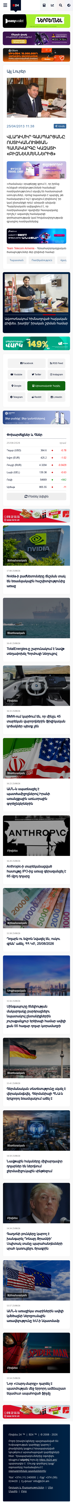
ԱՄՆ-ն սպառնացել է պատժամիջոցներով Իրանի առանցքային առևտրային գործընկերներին (28, 796)
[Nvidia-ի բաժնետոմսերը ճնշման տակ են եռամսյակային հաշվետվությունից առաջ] (36, 545)
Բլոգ (24, 1491)
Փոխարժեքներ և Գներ (24, 435)
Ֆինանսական (17, 560)
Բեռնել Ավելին (38, 496)
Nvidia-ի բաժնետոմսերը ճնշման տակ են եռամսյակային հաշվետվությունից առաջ (36, 581)
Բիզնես (12, 700)
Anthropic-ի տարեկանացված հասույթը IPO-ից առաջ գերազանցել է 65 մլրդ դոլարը (36, 871)
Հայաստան (16, 260)
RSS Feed (57, 363)
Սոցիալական (16, 990)
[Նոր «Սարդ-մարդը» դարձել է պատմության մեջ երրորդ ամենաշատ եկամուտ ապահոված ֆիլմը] (36, 1353)
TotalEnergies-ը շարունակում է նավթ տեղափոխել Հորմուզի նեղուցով (35, 651)
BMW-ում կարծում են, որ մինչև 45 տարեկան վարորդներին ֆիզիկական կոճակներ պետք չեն (36, 721)
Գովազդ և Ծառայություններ (26, 1487)
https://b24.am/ (48, 1459)
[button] (11, 314)
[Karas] (36, 515)
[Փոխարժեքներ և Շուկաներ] (52, 5)
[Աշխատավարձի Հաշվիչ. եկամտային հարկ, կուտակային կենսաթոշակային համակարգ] (44, 5)
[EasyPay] (36, 21)
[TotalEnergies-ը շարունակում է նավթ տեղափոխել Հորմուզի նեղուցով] (36, 618)
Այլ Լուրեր (16, 71)
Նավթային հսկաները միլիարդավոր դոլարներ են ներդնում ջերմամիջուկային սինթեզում (35, 1166)
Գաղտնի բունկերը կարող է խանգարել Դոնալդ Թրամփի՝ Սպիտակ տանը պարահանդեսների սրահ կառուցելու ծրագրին (35, 1241)
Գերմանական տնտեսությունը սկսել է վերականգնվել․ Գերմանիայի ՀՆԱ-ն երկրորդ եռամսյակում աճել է (36, 1093)
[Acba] (36, 343)
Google (17, 386)
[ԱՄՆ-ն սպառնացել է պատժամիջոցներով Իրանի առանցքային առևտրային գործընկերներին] (36, 758)
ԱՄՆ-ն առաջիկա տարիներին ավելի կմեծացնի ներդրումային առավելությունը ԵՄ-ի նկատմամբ (35, 1316)
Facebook (27, 363)
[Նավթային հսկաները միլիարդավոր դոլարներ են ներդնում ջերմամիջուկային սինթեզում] (36, 1130)
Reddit (37, 397)
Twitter (37, 374)
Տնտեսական (16, 632)
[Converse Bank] (36, 417)
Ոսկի (9, 479)
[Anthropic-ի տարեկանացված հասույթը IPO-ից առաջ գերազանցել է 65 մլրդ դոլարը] (36, 835)
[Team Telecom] (36, 170)
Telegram (18, 397)
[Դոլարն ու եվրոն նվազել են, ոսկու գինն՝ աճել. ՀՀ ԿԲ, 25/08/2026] (36, 908)
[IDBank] (36, 55)
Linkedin (57, 397)
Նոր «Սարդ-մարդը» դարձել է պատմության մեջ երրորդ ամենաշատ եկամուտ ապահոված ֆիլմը (36, 1388)
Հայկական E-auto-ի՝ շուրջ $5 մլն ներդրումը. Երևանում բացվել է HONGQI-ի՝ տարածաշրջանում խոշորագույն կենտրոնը (30, 325)
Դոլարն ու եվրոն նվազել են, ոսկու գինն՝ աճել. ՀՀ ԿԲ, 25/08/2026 (33, 941)
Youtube (17, 374)
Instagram (57, 374)
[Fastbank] (36, 236)
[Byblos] (36, 38)
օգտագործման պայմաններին (27, 1470)
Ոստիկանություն (42, 260)
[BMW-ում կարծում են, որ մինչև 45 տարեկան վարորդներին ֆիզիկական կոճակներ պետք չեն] (36, 685)
